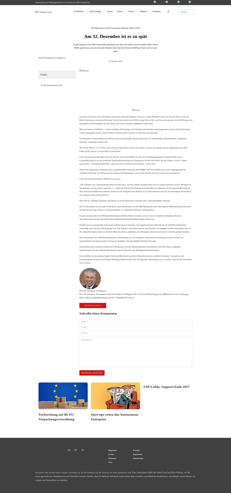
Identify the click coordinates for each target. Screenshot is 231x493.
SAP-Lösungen (95, 11)
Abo (110, 462)
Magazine (112, 450)
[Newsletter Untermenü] (163, 11)
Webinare (112, 458)
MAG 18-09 (134, 28)
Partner (110, 11)
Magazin (143, 11)
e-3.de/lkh (171, 232)
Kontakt (136, 450)
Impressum (137, 454)
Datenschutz (138, 458)
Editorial (124, 28)
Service (131, 11)
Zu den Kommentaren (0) (51, 85)
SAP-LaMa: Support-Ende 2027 (166, 387)
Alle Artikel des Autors (93, 305)
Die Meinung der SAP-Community (105, 28)
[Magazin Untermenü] (149, 11)
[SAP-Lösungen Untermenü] (103, 11)
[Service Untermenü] (136, 11)
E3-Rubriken (78, 11)
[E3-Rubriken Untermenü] (86, 11)
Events (119, 11)
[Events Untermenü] (125, 11)
